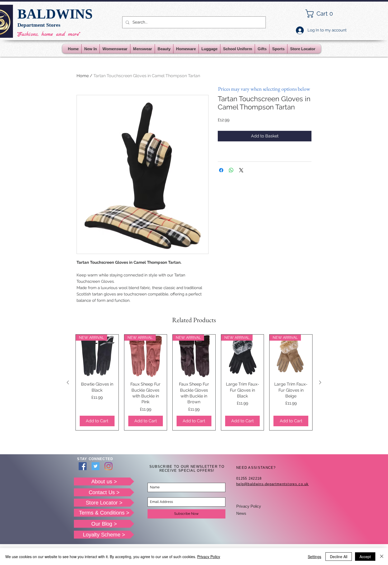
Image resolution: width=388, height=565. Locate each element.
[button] (323, 14)
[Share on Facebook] (221, 170)
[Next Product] (320, 382)
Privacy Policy (248, 506)
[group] (194, 382)
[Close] (381, 556)
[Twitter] (96, 466)
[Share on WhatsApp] (231, 170)
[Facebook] (83, 466)
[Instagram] (108, 466)
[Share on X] (241, 170)
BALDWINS (55, 13)
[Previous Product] (68, 382)
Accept (365, 556)
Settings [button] (314, 556)
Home (83, 75)
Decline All (338, 556)
